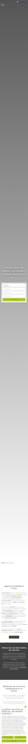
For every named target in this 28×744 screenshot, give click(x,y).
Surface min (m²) (8, 296)
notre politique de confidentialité (13, 734)
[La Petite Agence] (22, 5)
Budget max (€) (7, 292)
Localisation (7, 289)
